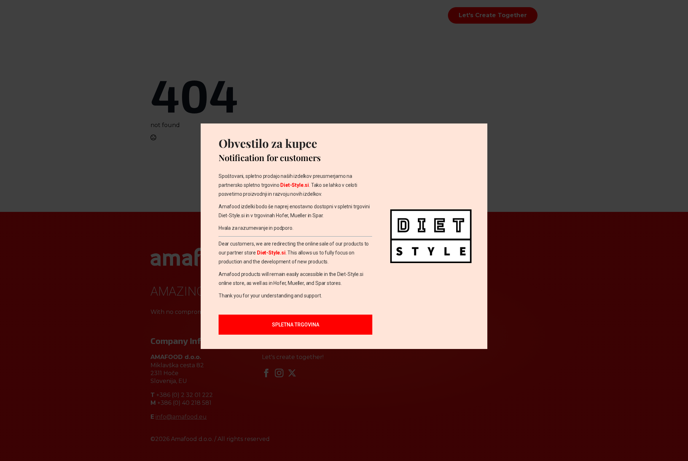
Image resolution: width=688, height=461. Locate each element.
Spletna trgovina (295, 324)
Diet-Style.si (294, 185)
